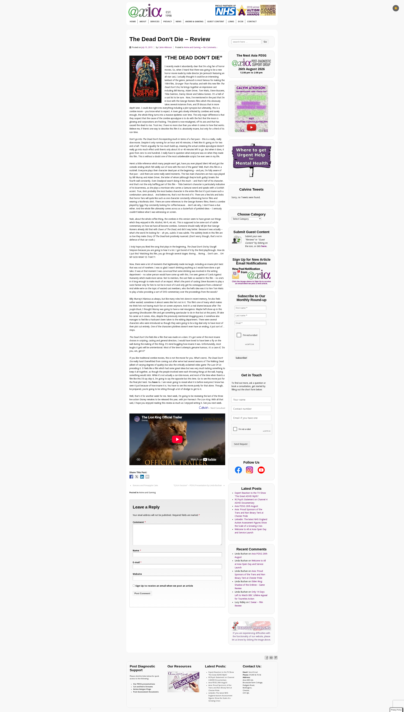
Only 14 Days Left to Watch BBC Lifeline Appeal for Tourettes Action (251, 595)
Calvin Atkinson (165, 47)
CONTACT (252, 21)
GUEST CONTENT (215, 21)
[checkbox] (396, 8)
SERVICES (154, 21)
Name (136, 550)
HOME (133, 21)
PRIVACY (167, 21)
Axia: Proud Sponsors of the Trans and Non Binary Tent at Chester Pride (249, 512)
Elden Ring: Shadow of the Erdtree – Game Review (250, 585)
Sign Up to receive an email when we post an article (164, 586)
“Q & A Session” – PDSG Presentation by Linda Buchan (197, 485)
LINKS (231, 21)
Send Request (240, 444)
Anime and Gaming (192, 47)
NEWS (178, 21)
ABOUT (143, 21)
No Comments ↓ (210, 47)
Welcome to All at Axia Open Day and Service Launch (250, 564)
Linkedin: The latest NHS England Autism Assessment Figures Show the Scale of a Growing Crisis (251, 522)
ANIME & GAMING (194, 21)
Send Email (253, 672)
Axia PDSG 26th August (246, 506)
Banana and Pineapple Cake (145, 485)
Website (137, 574)
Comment (139, 522)
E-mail (136, 562)
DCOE (240, 21)
